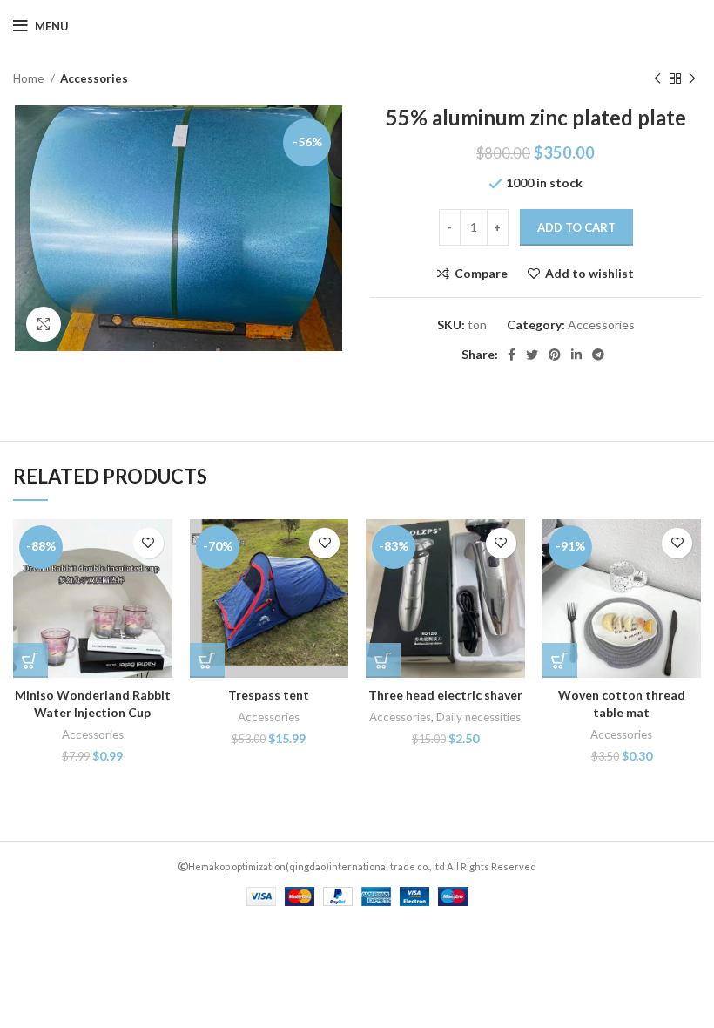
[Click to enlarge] (43, 324)
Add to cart (576, 227)
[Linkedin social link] (576, 354)
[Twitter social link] (532, 354)
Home (29, 78)
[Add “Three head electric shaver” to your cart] (383, 660)
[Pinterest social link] (554, 354)
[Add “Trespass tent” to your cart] (207, 660)
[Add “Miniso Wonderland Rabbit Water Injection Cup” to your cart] (30, 660)
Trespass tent (268, 694)
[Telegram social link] (598, 354)
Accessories (94, 78)
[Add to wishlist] (148, 543)
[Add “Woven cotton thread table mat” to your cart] (559, 660)
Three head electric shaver (445, 694)
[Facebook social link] (511, 354)
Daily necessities (478, 717)
